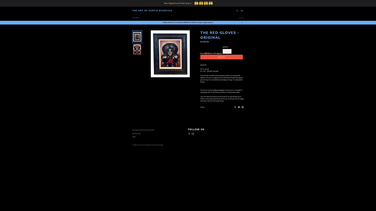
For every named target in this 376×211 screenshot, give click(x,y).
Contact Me (136, 134)
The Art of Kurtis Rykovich (152, 10)
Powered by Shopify (157, 145)
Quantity (225, 47)
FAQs (134, 137)
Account (241, 17)
